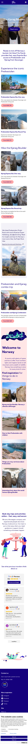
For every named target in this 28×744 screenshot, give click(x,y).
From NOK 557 (7, 182)
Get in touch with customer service (10, 676)
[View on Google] (7, 590)
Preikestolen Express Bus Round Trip (13, 132)
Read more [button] (9, 600)
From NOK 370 (7, 105)
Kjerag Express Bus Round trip (11, 208)
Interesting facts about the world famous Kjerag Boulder (13, 491)
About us (3, 711)
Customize (3, 733)
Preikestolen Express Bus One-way (13, 97)
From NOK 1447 (7, 321)
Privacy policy (13, 733)
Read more (14, 29)
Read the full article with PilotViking (11, 244)
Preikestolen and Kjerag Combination (13, 312)
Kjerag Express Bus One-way (11, 173)
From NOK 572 (7, 140)
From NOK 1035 (7, 216)
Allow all (14, 737)
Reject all (14, 739)
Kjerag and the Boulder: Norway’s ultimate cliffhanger (13, 405)
